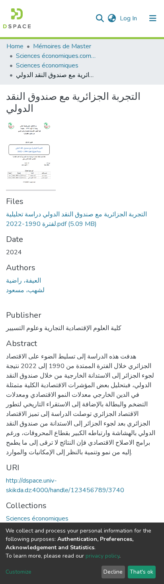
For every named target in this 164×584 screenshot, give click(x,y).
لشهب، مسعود (25, 290)
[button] (111, 18)
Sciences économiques (47, 65)
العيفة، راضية (23, 280)
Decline (113, 572)
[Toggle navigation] (153, 18)
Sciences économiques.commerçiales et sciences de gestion (56, 55)
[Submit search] (99, 18)
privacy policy (102, 556)
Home (14, 46)
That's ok (141, 572)
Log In (129, 18)
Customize (18, 572)
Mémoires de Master (62, 46)
